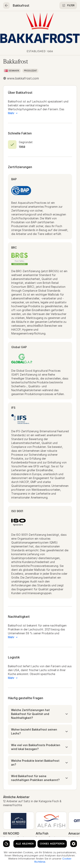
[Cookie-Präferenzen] (73, 843)
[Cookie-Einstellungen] (6, 843)
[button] (40, 714)
